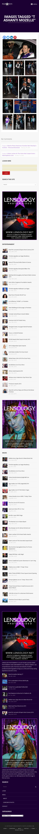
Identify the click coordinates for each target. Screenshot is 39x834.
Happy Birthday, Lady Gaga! (16, 554)
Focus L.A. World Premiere (16, 333)
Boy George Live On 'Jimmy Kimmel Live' (19, 528)
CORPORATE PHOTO (8, 802)
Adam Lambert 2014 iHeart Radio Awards (20, 534)
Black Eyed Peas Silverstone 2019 (17, 706)
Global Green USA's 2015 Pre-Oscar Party (19, 358)
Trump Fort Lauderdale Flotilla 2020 (18, 687)
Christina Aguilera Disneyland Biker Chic (19, 268)
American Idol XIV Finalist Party (17, 320)
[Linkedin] (11, 37)
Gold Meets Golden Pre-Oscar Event (18, 352)
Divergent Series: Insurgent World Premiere (20, 327)
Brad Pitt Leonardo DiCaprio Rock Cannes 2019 (21, 249)
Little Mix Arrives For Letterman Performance (21, 593)
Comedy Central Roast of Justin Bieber (19, 314)
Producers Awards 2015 (15, 384)
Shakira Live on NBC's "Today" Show (18, 567)
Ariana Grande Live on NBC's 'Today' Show (20, 496)
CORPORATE (12, 828)
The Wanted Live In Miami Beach (17, 521)
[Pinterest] (15, 37)
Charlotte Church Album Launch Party (19, 599)
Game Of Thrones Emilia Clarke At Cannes (20, 262)
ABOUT (5, 798)
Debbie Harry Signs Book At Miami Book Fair (20, 458)
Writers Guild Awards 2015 (16, 371)
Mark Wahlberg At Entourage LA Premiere (20, 307)
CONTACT (4, 806)
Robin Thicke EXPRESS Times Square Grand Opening (23, 573)
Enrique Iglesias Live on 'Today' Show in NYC (20, 579)
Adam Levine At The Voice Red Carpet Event (20, 540)
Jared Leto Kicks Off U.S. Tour (16, 509)
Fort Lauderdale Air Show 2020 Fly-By (18, 680)
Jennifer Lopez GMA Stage (15, 515)
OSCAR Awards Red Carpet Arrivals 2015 (19, 339)
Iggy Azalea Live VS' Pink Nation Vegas (19, 490)
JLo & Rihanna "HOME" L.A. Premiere (18, 301)
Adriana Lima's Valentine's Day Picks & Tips (20, 377)
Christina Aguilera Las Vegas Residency (19, 256)
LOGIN (4, 791)
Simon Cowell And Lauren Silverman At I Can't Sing (22, 560)
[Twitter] (8, 37)
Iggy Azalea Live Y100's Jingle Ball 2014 (19, 483)
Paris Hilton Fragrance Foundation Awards (20, 282)
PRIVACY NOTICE (19, 830)
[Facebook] (4, 37)
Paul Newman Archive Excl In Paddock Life (19, 693)
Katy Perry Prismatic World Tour (17, 295)
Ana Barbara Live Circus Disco (16, 365)
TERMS (33, 828)
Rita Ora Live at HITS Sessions (17, 502)
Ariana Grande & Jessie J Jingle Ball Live (19, 477)
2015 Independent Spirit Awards (17, 346)
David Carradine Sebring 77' (15, 674)
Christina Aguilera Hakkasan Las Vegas (19, 288)
